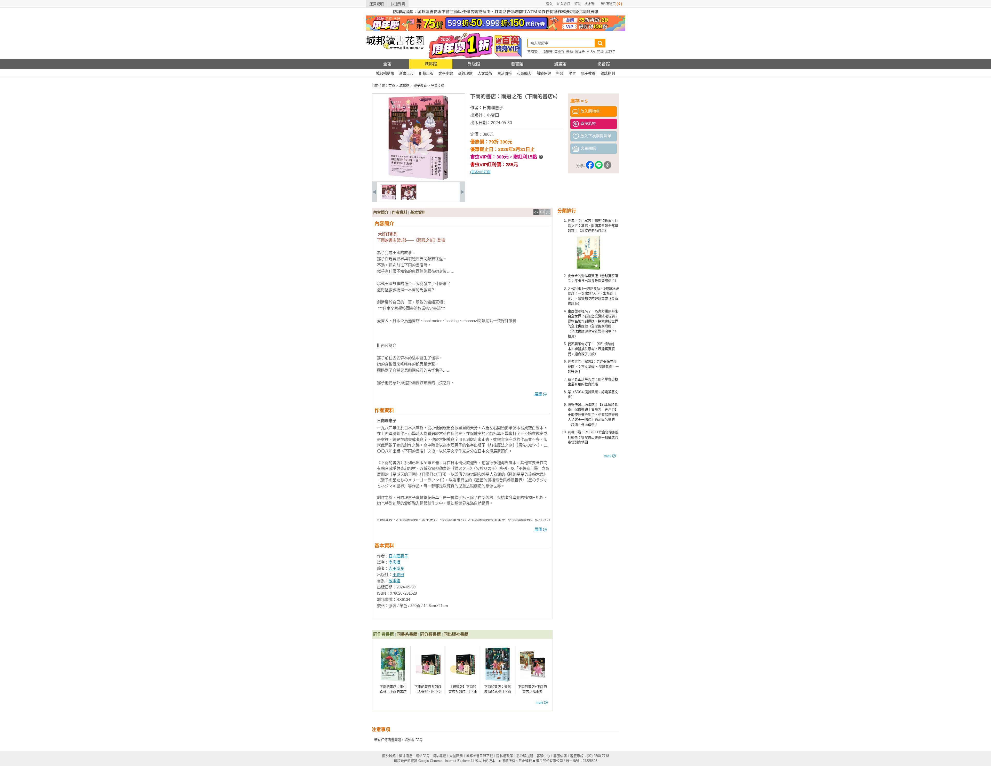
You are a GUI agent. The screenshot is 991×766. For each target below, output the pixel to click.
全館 (387, 64)
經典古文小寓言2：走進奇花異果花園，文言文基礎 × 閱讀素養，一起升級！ (593, 366)
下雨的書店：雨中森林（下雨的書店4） (393, 692)
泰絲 (569, 51)
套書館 (517, 64)
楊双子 (610, 51)
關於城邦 (389, 756)
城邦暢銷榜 (385, 73)
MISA (591, 51)
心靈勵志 (524, 73)
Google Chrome (430, 761)
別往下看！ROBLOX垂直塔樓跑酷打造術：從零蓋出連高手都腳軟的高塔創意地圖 (593, 437)
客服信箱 (560, 756)
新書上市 (406, 73)
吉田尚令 (396, 568)
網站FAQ (422, 756)
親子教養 (588, 73)
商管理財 (465, 73)
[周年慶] (495, 30)
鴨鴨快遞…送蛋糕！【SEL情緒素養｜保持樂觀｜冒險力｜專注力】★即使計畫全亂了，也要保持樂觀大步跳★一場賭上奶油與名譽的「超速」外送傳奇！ (593, 415)
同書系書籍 (407, 634)
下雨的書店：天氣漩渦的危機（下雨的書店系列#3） (497, 692)
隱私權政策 (504, 756)
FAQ (418, 740)
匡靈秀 (559, 51)
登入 (549, 4)
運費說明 (376, 4)
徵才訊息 (405, 756)
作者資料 (399, 212)
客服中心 (543, 756)
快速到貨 (398, 4)
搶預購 (547, 51)
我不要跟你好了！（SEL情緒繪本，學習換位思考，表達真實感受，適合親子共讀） (591, 349)
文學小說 (445, 73)
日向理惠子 (493, 108)
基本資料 (418, 212)
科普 (559, 73)
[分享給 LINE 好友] (599, 166)
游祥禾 (580, 51)
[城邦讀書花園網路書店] (395, 58)
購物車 (614, 4)
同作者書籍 (383, 634)
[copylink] (607, 166)
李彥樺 (394, 562)
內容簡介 (381, 212)
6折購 (589, 4)
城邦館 (431, 64)
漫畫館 (560, 64)
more (607, 456)
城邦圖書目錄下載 (479, 756)
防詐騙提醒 (524, 756)
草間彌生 (534, 51)
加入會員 (563, 4)
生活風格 (504, 73)
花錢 (600, 51)
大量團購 (456, 756)
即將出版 (426, 73)
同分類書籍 (430, 634)
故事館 (394, 581)
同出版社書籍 (456, 634)
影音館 (603, 64)
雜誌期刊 (608, 73)
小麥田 (493, 115)
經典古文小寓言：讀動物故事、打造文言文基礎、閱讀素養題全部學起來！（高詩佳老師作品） (593, 226)
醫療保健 (544, 73)
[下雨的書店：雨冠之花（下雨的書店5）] (389, 199)
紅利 (577, 4)
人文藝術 (485, 73)
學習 (572, 73)
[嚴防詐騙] (495, 14)
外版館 (474, 64)
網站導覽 (439, 756)
